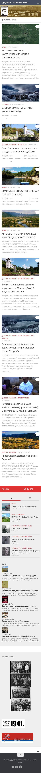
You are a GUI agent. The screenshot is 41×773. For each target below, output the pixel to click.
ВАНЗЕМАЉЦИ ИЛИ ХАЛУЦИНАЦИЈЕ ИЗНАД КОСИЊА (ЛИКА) (15, 54)
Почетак (21, 144)
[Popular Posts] (11, 498)
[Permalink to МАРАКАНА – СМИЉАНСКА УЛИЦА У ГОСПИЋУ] (6, 517)
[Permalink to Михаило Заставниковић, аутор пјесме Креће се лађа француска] (6, 551)
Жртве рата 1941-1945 (26, 279)
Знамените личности (19, 526)
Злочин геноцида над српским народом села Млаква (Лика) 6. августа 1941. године (18, 288)
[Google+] (31, 489)
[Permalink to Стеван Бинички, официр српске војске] (6, 540)
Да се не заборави (9, 144)
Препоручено (23, 398)
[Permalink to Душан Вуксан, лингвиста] (6, 529)
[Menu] (38, 2)
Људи (30, 526)
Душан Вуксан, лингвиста (20, 528)
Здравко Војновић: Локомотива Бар (24, 506)
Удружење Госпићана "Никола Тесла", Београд (16, 2)
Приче (4, 47)
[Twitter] (24, 489)
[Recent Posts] (29, 498)
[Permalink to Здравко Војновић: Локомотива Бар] (6, 507)
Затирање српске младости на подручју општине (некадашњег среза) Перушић (18, 348)
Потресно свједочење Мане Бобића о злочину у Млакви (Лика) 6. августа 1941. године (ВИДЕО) (20, 407)
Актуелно (5, 104)
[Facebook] (28, 489)
